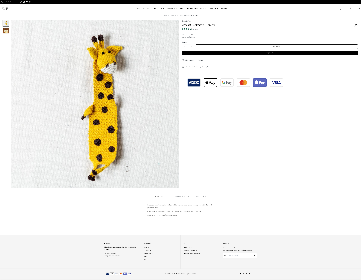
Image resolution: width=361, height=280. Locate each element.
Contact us (147, 250)
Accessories (212, 8)
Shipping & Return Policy (192, 253)
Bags (137, 8)
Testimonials (148, 253)
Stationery (146, 8)
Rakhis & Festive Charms (195, 8)
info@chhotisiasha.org (111, 256)
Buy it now (269, 53)
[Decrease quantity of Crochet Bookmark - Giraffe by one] (184, 46)
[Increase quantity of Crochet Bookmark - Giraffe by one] (192, 46)
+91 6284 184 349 (110, 253)
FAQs (146, 259)
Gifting (182, 8)
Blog (145, 256)
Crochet (173, 16)
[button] (186, 29)
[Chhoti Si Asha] (5, 8)
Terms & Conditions (190, 250)
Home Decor (171, 8)
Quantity (185, 42)
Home (165, 16)
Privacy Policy (188, 247)
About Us (224, 8)
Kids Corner (158, 8)
